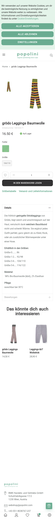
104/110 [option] (7, 163)
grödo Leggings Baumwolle (10, 351)
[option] (8, 87)
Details (7, 207)
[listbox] (27, 149)
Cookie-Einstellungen (27, 18)
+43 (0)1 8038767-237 (19, 511)
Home (5, 66)
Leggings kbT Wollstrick (36, 351)
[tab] (27, 208)
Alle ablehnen (27, 34)
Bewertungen (10, 297)
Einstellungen (27, 42)
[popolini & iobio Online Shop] (27, 55)
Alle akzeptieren (27, 26)
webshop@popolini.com (20, 505)
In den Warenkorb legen (27, 183)
